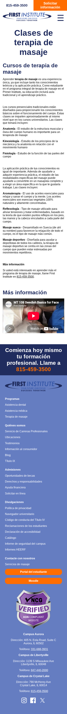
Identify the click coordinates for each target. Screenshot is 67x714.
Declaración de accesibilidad (22, 531)
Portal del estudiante (33, 571)
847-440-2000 (39, 670)
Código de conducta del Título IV (25, 519)
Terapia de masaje (16, 416)
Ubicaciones (12, 437)
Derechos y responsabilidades (23, 481)
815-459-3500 (16, 5)
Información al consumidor (21, 449)
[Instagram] (24, 702)
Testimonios (12, 443)
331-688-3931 (39, 649)
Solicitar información (50, 5)
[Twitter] (42, 702)
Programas (12, 398)
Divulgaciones (14, 502)
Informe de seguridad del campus (25, 543)
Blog (8, 455)
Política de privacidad (18, 508)
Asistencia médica (16, 410)
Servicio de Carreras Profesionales (26, 431)
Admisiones (13, 469)
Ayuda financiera (15, 487)
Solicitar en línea (15, 493)
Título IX (10, 461)
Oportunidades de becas (20, 475)
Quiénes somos (15, 425)
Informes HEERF (15, 549)
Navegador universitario (19, 514)
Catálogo (10, 537)
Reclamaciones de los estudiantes (26, 525)
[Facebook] (33, 702)
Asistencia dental (15, 404)
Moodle (33, 580)
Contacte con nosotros (20, 558)
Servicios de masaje (17, 564)
